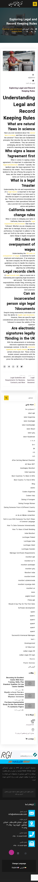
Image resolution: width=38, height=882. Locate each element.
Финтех (32, 659)
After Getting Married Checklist (23, 460)
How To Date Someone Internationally (21, 525)
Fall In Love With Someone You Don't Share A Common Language (19, 520)
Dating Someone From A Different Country (19, 507)
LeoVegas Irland (29, 545)
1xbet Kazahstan (29, 437)
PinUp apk (31, 600)
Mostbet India (30, 572)
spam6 (32, 627)
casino (32, 488)
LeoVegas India (29, 541)
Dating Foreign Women (26, 503)
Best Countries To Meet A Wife (23, 476)
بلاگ (31, 29)
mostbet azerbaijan (28, 565)
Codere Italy (30, 496)
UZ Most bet (30, 647)
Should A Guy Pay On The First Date (22, 604)
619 (34, 452)
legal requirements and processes (19, 222)
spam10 (32, 616)
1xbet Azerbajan (29, 421)
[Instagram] (11, 852)
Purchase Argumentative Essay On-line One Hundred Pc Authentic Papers (13, 704)
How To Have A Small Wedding (23, 529)
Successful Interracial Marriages (23, 635)
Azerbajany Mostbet (27, 468)
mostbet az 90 (30, 561)
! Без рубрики (30, 409)
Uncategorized (29, 643)
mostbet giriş (30, 569)
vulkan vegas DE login (27, 655)
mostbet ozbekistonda (26, 580)
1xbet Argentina (29, 417)
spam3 (32, 624)
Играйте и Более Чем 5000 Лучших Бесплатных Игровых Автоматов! (14, 694)
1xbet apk (31, 413)
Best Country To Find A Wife (24, 480)
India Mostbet (30, 533)
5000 (33, 445)
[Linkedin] (19, 852)
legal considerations (10, 165)
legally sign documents (26, 315)
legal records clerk (12, 275)
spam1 (33, 612)
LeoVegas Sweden (28, 549)
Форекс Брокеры (29, 663)
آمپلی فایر (25, 29)
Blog (33, 484)
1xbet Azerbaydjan (28, 425)
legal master (12, 192)
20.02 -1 (32, 441)
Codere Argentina (28, 492)
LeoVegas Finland (28, 537)
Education (31, 511)
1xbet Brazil (31, 429)
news (33, 592)
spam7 (32, 631)
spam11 (32, 620)
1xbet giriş (31, 433)
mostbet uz (30, 588)
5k (34, 448)
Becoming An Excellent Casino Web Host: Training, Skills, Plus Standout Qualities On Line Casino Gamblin (13, 682)
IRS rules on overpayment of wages (19, 254)
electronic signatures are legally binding (20, 348)
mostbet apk (30, 557)
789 (33, 456)
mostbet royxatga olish (26, 584)
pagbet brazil (30, 596)
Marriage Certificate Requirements (22, 553)
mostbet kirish (29, 576)
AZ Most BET (30, 464)
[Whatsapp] (26, 852)
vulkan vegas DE (29, 651)
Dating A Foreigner (28, 499)
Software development (26, 608)
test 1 (33, 639)
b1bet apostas (30, 472)
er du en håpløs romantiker (25, 515)
